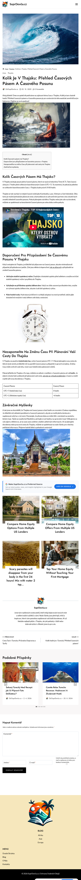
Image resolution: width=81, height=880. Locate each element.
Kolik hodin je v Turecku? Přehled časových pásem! (62, 640)
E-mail (33, 762)
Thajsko (11, 73)
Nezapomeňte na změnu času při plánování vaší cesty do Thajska (27, 164)
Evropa (40, 842)
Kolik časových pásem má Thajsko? (16, 159)
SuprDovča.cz (13, 89)
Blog (4, 857)
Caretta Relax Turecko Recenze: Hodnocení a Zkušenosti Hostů (57, 690)
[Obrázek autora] (4, 89)
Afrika (40, 835)
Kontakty (6, 864)
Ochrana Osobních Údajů (49, 874)
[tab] (36, 706)
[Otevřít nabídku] (76, 4)
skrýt (29, 154)
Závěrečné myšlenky (11, 167)
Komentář (7, 734)
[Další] (75, 683)
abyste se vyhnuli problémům (54, 376)
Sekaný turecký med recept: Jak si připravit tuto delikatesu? (19, 690)
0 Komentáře (39, 89)
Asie (4, 73)
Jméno (6, 762)
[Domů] (3, 69)
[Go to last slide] (5, 683)
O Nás (5, 861)
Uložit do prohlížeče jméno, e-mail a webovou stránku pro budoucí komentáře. (66, 760)
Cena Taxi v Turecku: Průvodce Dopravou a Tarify (19, 640)
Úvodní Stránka (9, 853)
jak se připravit (55, 267)
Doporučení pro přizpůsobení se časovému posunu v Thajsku (26, 161)
